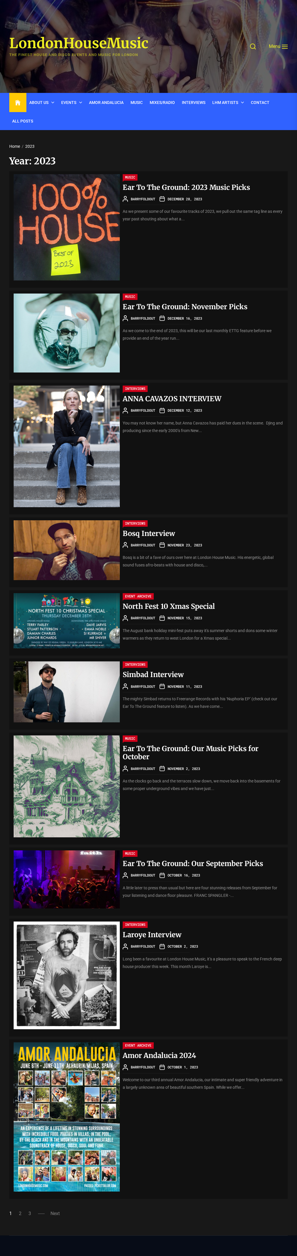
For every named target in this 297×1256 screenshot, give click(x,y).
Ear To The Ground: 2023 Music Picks (186, 187)
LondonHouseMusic (78, 43)
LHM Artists (225, 102)
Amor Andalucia (106, 102)
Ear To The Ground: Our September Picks (193, 863)
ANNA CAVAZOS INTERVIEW (172, 398)
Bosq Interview (149, 533)
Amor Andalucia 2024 (159, 1055)
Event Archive (138, 596)
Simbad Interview (153, 674)
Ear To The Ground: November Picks (185, 306)
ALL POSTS (22, 121)
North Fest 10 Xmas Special (169, 606)
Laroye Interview (152, 934)
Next (55, 1213)
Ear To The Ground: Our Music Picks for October (190, 753)
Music (137, 102)
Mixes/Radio (162, 102)
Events (68, 102)
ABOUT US (38, 102)
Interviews (135, 388)
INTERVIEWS (193, 102)
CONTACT (260, 102)
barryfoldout (143, 199)
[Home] (18, 102)
